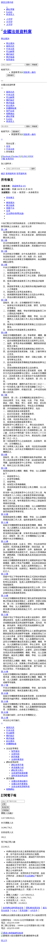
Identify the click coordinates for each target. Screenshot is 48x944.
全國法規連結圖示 (19, 781)
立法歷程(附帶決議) (15, 213)
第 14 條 (4, 596)
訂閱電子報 (8, 795)
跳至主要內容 (7, 2)
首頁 (8, 146)
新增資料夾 (11, 173)
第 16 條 (4, 671)
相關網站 (10, 789)
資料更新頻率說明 (19, 776)
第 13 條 (4, 574)
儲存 (33, 169)
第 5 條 (4, 300)
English (9, 12)
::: (7, 7)
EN (24, 186)
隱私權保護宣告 (33, 908)
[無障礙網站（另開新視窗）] (12, 933)
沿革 (8, 211)
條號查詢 (10, 202)
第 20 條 (4, 712)
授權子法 (10, 208)
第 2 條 (4, 240)
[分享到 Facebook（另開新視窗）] (6, 156)
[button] (9, 19)
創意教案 (15, 757)
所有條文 (10, 197)
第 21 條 (4, 718)
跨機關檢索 (11, 108)
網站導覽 (10, 9)
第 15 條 (4, 614)
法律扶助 (15, 754)
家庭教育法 (17, 186)
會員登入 (10, 14)
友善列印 (10, 159)
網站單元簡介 (17, 770)
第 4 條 (4, 265)
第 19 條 (4, 701)
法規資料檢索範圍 (19, 773)
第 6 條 (4, 332)
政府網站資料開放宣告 (13, 908)
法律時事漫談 (17, 759)
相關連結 (10, 113)
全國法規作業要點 (19, 784)
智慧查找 (10, 60)
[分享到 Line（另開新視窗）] (24, 156)
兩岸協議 (10, 57)
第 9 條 (4, 468)
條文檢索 (10, 205)
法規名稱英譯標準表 (20, 786)
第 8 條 (4, 454)
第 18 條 (4, 693)
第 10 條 (4, 514)
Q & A (14, 910)
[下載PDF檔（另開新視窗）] (30, 156)
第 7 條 (4, 395)
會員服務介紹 (17, 767)
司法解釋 (10, 51)
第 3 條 (4, 251)
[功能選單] (2, 80)
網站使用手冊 (17, 765)
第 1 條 (4, 229)
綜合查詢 (10, 105)
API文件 (34, 910)
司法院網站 (30, 876)
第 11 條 (4, 522)
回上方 (4, 940)
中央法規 (10, 49)
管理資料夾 (21, 173)
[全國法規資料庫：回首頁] (16, 31)
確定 (3, 173)
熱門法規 (10, 111)
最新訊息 (10, 46)
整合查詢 (5, 38)
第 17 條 (4, 685)
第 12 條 (4, 541)
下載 (3, 159)
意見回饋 (23, 910)
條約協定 (10, 54)
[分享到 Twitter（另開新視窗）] (15, 156)
